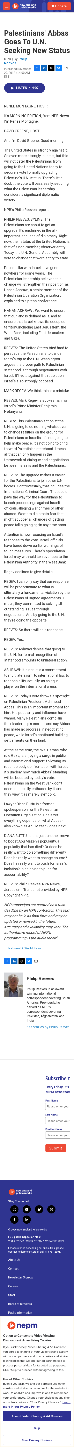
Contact (13, 1268)
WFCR (20, 1240)
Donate (61, 6)
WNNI (61, 1240)
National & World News (25, 948)
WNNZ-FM (50, 1240)
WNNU (39, 1240)
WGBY (11, 1240)
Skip (37, 1428)
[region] (37, 1381)
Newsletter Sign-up (20, 1277)
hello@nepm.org (27, 1251)
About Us (14, 1259)
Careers (13, 1286)
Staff (11, 1295)
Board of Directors (20, 1304)
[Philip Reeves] (13, 985)
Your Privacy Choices (37, 1440)
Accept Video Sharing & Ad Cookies (37, 1416)
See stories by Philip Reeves (48, 1027)
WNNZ (29, 1240)
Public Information (20, 1312)
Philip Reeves (15, 61)
